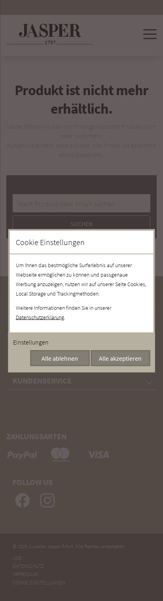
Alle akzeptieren (120, 358)
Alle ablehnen (60, 358)
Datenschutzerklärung (40, 316)
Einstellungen (31, 342)
